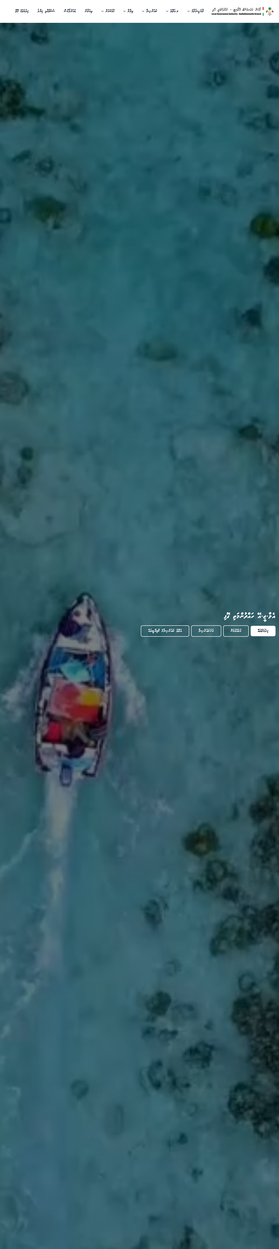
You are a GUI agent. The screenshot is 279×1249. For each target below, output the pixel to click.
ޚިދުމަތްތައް (263, 631)
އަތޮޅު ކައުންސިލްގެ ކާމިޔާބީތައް (165, 631)
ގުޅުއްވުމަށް (236, 631)
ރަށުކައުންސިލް (206, 631)
